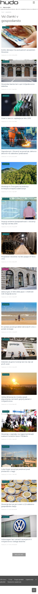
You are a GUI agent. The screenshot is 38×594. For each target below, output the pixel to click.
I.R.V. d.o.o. (3, 579)
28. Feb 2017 (14, 509)
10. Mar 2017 (14, 367)
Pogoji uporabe (19, 579)
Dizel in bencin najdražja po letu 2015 (16, 118)
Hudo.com (3, 55)
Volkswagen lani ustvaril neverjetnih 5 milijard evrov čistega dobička (16, 541)
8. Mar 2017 (14, 404)
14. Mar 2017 (14, 332)
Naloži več (19, 554)
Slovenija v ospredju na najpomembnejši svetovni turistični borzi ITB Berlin (17, 435)
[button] (34, 2)
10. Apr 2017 (14, 226)
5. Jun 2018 (14, 121)
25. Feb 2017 (14, 544)
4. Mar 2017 (14, 439)
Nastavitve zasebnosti (14, 582)
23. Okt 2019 (14, 55)
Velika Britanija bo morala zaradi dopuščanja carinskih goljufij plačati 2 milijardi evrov (16, 399)
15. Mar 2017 (14, 261)
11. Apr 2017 (14, 191)
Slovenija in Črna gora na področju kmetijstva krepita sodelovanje (15, 188)
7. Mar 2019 (14, 89)
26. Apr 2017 (14, 156)
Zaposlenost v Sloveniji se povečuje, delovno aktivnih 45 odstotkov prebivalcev (18, 152)
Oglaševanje (29, 579)
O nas (10, 579)
